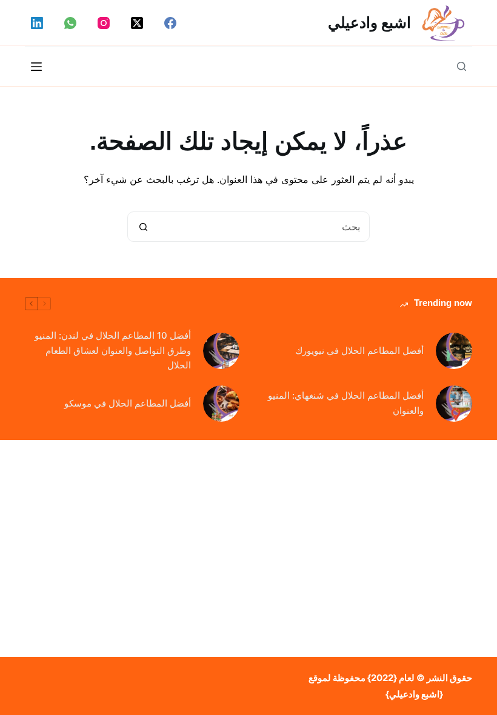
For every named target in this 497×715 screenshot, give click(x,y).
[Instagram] (104, 23)
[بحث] (461, 66)
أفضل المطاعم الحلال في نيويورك (359, 350)
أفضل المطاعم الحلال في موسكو (127, 403)
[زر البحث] (143, 226)
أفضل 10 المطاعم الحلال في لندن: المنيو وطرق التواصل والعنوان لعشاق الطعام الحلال (113, 350)
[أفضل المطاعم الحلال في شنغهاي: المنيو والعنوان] (454, 403)
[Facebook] (170, 23)
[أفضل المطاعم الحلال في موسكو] (221, 403)
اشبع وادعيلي (369, 22)
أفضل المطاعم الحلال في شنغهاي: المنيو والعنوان (346, 403)
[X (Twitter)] (137, 23)
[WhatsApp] (70, 23)
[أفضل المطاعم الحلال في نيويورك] (454, 351)
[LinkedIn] (37, 23)
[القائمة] (36, 66)
